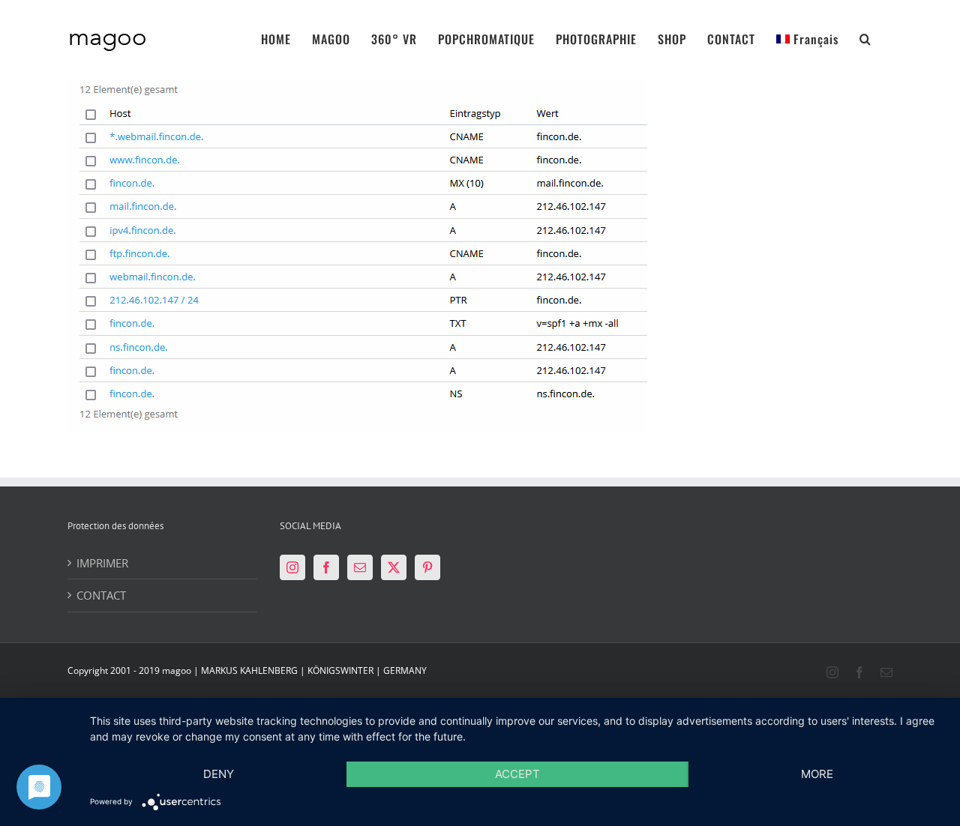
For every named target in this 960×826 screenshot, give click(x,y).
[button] (866, 29)
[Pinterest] (427, 567)
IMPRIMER (102, 562)
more (817, 774)
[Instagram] (292, 567)
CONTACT (101, 595)
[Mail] (360, 567)
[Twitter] (393, 567)
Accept (517, 774)
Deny (218, 774)
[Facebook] (326, 567)
